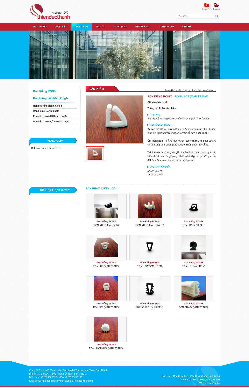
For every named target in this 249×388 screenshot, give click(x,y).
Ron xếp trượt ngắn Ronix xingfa (51, 121)
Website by (205, 383)
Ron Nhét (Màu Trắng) (150, 225)
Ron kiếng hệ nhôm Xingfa (50, 98)
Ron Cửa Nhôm (198, 376)
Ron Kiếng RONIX (44, 91)
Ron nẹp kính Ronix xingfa (47, 105)
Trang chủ (40, 26)
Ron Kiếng (214, 376)
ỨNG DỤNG (119, 26)
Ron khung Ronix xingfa (46, 111)
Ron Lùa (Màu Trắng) (106, 266)
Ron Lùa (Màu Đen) (193, 225)
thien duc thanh (50, 11)
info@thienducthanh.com (49, 380)
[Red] (95, 153)
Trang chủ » (171, 90)
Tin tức (100, 26)
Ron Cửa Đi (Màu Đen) (149, 307)
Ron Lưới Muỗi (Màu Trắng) (106, 348)
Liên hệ (186, 26)
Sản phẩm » (184, 90)
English (216, 9)
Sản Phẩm (81, 26)
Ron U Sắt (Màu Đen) (150, 266)
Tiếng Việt (206, 9)
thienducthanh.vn (84, 380)
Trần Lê (216, 383)
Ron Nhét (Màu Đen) (106, 225)
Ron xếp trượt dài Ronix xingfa (50, 116)
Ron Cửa (166, 376)
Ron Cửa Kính (180, 376)
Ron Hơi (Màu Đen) (193, 266)
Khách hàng (142, 26)
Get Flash (36, 148)
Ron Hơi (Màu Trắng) (106, 307)
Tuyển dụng (166, 26)
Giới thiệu (61, 26)
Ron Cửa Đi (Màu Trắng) (194, 307)
